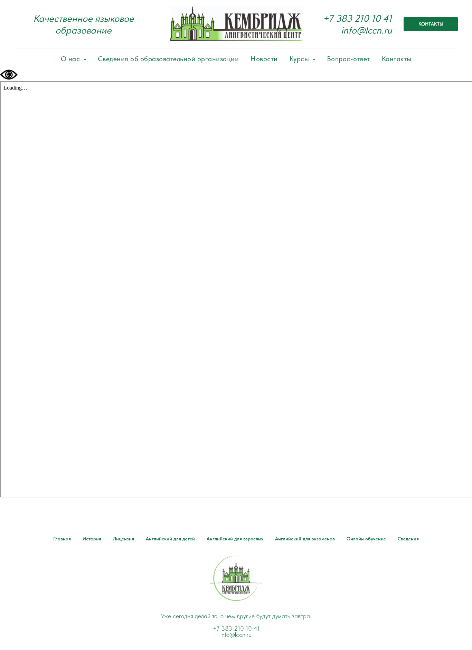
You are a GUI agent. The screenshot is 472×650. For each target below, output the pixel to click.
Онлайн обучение (366, 538)
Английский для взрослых (235, 538)
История (92, 538)
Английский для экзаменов (305, 538)
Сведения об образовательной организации (168, 59)
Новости (264, 59)
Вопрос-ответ (348, 59)
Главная (62, 538)
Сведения (408, 538)
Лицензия (123, 538)
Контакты (397, 59)
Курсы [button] (300, 59)
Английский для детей (170, 538)
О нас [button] (71, 59)
